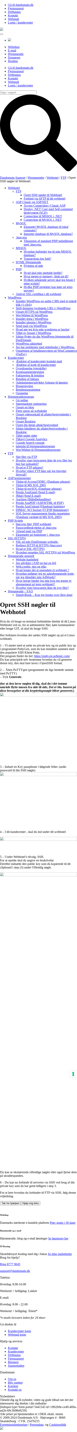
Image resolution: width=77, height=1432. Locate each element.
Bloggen (13, 1362)
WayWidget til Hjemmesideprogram (38, 449)
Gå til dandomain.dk (20, 4)
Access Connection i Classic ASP (45, 205)
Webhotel (14, 188)
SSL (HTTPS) (17, 538)
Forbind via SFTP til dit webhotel (44, 198)
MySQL (21, 223)
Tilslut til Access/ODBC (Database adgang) (43, 481)
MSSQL (21, 248)
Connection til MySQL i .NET (43, 219)
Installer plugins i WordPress (33, 322)
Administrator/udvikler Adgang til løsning (42, 382)
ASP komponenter (19, 478)
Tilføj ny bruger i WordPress (33, 333)
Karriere (13, 1386)
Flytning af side (33, 265)
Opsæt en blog (25, 407)
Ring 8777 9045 (10, 1264)
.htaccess (21, 237)
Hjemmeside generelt (21, 556)
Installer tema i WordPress (32, 318)
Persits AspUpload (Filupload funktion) (40, 506)
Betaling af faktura (27, 379)
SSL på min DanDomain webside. (37, 541)
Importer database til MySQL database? (48, 234)
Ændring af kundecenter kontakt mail (39, 361)
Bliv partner (15, 1382)
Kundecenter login (19, 1331)
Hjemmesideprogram (21, 396)
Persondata (36, 1424)
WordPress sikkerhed (29, 343)
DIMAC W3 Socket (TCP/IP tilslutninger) (42, 510)
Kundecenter (16, 357)
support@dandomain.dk (15, 1271)
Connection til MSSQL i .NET (43, 216)
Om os (12, 1379)
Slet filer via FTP (26, 457)
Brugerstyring (24, 386)
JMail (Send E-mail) (28, 495)
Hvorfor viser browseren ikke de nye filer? (42, 587)
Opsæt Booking (26, 421)
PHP (19, 269)
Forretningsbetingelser (14, 1424)
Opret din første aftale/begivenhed (37, 425)
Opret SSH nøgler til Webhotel (43, 195)
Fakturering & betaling (30, 375)
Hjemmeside (15, 54)
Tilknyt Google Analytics (31, 439)
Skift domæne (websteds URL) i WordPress (43, 308)
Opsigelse (22, 393)
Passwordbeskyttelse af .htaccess (36, 527)
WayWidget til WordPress (32, 315)
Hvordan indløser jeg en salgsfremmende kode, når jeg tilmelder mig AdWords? (45, 575)
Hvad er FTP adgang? (29, 467)
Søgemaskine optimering (31, 403)
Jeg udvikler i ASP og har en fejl (36, 563)
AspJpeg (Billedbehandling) (33, 499)
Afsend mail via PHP (29, 531)
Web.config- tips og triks (31, 566)
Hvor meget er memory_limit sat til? (46, 276)
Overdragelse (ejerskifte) (31, 368)
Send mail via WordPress (31, 326)
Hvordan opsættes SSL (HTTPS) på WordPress (45, 552)
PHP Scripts (15, 520)
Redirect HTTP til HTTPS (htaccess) (39, 545)
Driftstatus (14, 12)
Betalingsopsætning (28, 389)
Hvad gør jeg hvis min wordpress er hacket (42, 329)
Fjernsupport (16, 8)
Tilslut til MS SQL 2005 (31, 485)
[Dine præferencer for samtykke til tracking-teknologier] (73, 1074)
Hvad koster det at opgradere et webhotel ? (42, 570)
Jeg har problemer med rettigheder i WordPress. (45, 347)
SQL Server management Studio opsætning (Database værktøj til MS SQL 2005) (43, 515)
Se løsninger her (58, 1238)
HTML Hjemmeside (28, 262)
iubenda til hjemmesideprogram (35, 446)
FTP (18, 191)
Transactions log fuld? (37, 258)
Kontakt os (15, 1389)
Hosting (13, 61)
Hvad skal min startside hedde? (43, 272)
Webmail (13, 19)
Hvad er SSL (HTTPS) (30, 549)
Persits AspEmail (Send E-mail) (35, 492)
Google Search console (30, 442)
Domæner (14, 57)
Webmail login (17, 1334)
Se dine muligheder (60, 1254)
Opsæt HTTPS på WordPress (34, 311)
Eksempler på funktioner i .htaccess (38, 534)
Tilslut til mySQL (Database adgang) (38, 488)
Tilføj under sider (26, 435)
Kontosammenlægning (30, 372)
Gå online (22, 400)
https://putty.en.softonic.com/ (52, 656)
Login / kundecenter (20, 22)
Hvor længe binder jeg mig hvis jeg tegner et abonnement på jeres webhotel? (43, 582)
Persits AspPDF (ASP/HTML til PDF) (40, 503)
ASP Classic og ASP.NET (32, 202)
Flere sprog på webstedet (31, 411)
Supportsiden (16, 1365)
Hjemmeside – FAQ (20, 591)
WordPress (14, 297)
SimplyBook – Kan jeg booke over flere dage (44, 595)
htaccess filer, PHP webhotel (33, 524)
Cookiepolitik (57, 1424)
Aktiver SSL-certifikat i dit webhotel (38, 294)
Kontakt (13, 15)
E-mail (12, 50)
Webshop (14, 47)
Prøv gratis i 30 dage (62, 1222)
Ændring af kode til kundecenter (36, 365)
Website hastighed (27, 559)
